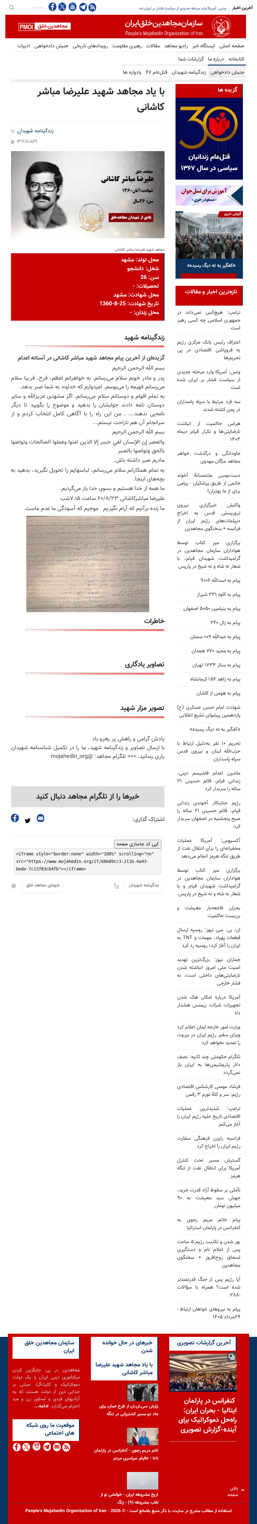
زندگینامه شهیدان (189, 72)
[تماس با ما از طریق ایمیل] (56, 1447)
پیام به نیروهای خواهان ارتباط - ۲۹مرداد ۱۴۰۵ (208, 1313)
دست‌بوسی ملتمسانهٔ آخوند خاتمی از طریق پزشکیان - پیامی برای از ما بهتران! (208, 483)
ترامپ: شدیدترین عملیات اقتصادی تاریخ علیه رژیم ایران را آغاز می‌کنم (208, 1116)
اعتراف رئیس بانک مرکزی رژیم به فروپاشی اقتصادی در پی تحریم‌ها (208, 350)
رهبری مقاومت (127, 46)
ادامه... (41, 1406)
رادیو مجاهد (176, 46)
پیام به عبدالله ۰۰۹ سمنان (215, 637)
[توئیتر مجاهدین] (62, 7)
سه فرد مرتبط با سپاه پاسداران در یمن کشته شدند (189, 8)
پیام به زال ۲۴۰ (225, 623)
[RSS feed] (92, 7)
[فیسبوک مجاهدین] (53, 7)
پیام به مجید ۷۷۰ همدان (215, 651)
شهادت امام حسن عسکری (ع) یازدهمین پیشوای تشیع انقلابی (208, 711)
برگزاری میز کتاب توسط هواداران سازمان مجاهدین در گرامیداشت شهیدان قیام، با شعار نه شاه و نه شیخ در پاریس (208, 554)
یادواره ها (132, 72)
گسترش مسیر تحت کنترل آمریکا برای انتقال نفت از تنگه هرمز (208, 1168)
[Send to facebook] (15, 818)
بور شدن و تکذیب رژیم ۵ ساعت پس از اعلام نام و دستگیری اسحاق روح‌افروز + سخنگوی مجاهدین (208, 1253)
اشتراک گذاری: (148, 819)
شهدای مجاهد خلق (43, 885)
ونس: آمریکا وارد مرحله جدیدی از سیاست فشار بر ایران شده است (208, 380)
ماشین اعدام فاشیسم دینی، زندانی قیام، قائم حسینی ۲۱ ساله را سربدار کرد (208, 781)
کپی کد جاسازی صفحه (138, 844)
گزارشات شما (191, 59)
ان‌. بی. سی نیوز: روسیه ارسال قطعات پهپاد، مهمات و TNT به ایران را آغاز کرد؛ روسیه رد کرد (208, 938)
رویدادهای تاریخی (90, 46)
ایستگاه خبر (203, 46)
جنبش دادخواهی (51, 46)
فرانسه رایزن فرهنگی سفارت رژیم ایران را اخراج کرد (208, 1142)
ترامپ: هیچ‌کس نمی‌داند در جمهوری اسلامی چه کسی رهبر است (208, 320)
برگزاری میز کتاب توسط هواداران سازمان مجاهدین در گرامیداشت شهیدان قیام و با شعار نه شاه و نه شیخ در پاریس (208, 882)
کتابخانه (236, 59)
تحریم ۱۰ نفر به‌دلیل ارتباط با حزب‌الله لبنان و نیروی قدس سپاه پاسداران (208, 751)
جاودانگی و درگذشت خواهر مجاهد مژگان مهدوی (208, 457)
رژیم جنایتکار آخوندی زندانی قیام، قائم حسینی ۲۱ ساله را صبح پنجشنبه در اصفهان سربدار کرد (208, 815)
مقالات (153, 46)
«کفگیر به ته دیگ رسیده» (215, 729)
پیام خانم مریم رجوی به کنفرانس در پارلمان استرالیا (208, 1224)
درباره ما (216, 59)
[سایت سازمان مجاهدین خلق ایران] (125, 26)
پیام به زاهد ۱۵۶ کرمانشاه (215, 679)
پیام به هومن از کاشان (218, 693)
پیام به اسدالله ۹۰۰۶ (220, 581)
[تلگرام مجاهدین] (82, 7)
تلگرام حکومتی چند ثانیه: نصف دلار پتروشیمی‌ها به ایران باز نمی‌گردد (208, 1065)
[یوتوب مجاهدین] (72, 7)
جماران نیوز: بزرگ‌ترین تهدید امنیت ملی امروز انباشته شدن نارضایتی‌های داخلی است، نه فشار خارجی (208, 971)
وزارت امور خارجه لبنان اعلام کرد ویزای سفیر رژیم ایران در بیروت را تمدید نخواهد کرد (208, 1035)
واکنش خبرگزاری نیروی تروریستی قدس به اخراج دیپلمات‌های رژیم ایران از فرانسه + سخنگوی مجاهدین (208, 517)
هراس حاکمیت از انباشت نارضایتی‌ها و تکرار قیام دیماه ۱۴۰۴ (208, 432)
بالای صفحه (234, 1490)
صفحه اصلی (231, 46)
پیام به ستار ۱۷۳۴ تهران (216, 665)
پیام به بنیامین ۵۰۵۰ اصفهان (211, 609)
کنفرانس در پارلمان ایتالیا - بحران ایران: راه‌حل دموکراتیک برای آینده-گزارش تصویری (207, 1415)
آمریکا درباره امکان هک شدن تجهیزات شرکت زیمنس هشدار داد (208, 1005)
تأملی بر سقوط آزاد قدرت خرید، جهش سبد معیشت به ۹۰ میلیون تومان (208, 1198)
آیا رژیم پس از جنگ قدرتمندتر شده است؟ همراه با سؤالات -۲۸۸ (208, 1287)
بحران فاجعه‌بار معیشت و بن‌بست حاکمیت (208, 912)
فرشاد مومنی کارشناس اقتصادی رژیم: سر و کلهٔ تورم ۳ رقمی (208, 1091)
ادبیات (23, 46)
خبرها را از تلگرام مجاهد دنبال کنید (87, 797)
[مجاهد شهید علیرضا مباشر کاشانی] (88, 195)
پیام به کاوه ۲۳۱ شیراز (218, 595)
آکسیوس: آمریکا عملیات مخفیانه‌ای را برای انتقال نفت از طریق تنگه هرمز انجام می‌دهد (208, 848)
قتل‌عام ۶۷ (156, 72)
